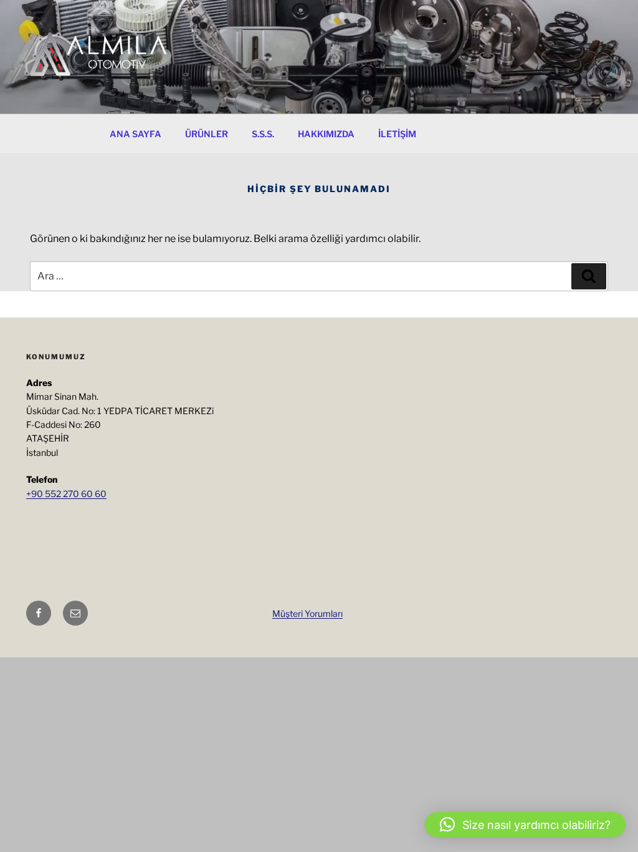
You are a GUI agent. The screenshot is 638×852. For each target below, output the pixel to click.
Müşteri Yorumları (307, 613)
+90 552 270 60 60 (66, 493)
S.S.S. (263, 133)
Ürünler (206, 133)
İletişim (397, 133)
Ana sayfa (135, 133)
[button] (525, 824)
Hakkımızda (326, 133)
